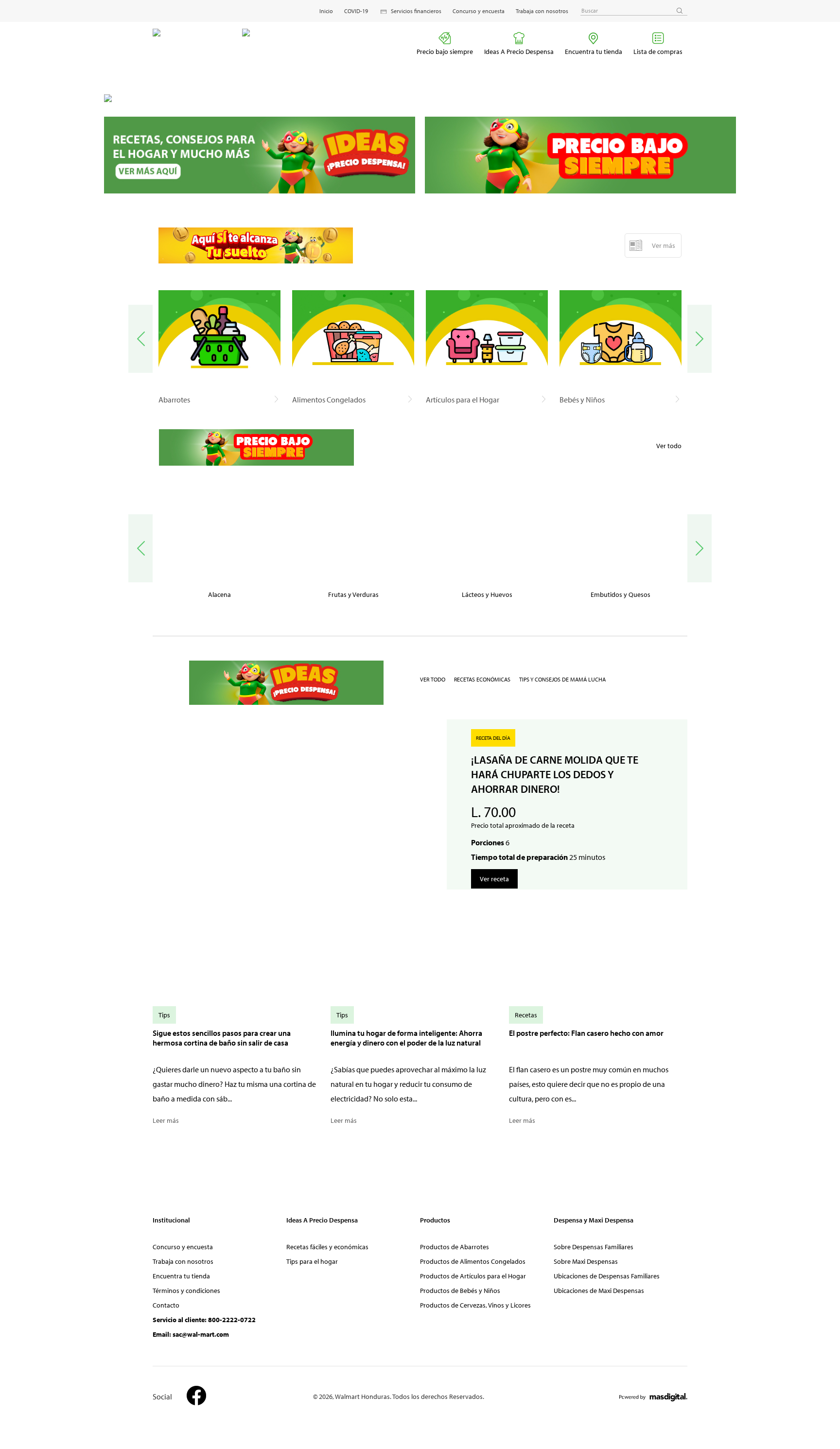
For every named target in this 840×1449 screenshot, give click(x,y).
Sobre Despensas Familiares (593, 1246)
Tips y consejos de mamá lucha (562, 679)
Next (699, 339)
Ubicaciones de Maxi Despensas (599, 1290)
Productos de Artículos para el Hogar (473, 1276)
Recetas (526, 1015)
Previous (140, 339)
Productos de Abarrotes (454, 1246)
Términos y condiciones (186, 1290)
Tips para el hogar (312, 1261)
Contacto (166, 1305)
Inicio (326, 11)
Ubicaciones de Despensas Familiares (607, 1276)
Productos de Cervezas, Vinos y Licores (475, 1305)
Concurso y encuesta (479, 11)
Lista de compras (657, 51)
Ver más (663, 245)
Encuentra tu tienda (593, 51)
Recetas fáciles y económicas (327, 1246)
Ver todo (669, 445)
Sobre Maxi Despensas (586, 1261)
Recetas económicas (482, 679)
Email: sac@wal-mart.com (191, 1334)
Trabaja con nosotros (542, 11)
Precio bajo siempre (445, 51)
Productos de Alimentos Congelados (472, 1261)
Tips (164, 1015)
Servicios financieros (416, 11)
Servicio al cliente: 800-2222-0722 (204, 1319)
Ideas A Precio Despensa (519, 51)
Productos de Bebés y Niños (460, 1290)
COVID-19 (356, 11)
